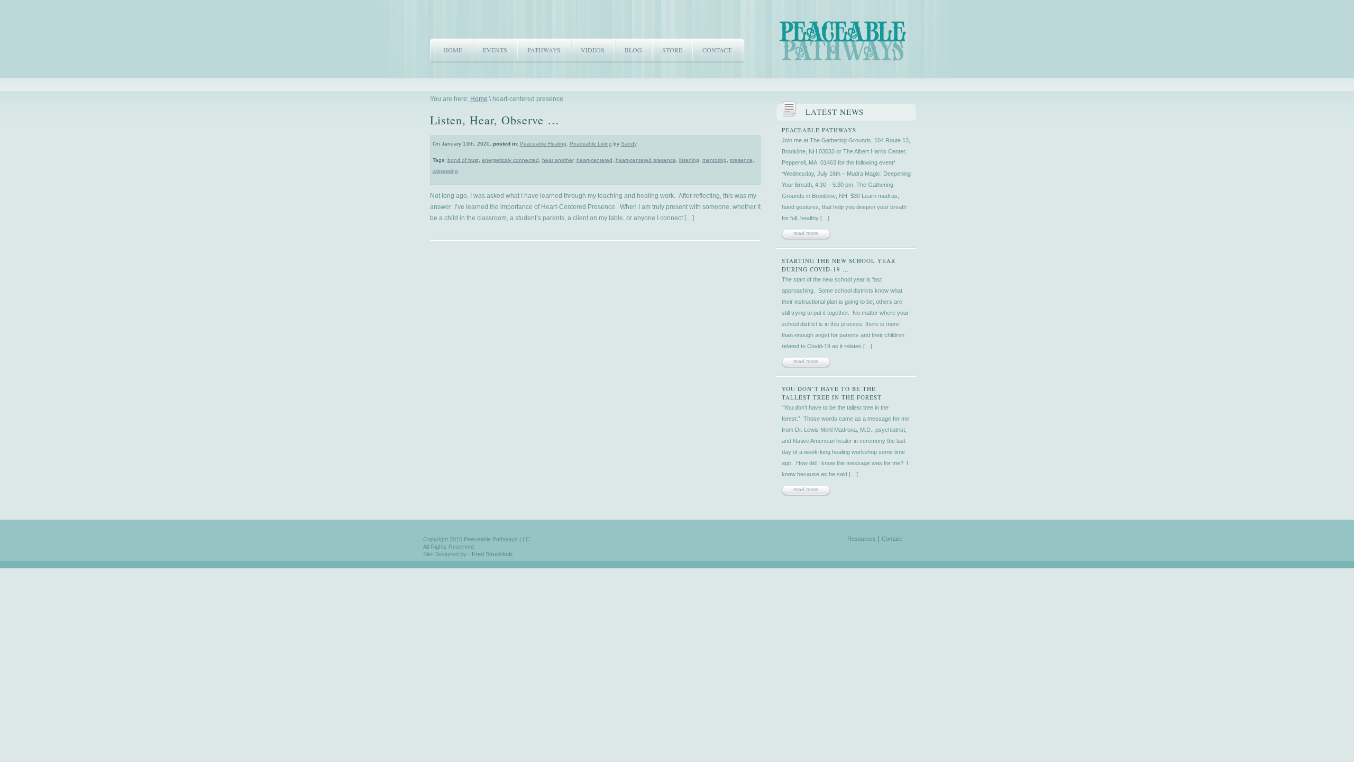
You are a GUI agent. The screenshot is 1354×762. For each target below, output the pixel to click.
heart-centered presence (646, 160)
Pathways (544, 50)
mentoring (714, 160)
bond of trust (463, 160)
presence (741, 160)
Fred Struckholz (492, 554)
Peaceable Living (591, 144)
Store (672, 50)
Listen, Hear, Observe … (495, 120)
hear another (557, 160)
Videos (593, 50)
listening (689, 160)
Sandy (629, 144)
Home (452, 50)
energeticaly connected (510, 160)
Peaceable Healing (543, 144)
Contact (716, 50)
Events (495, 50)
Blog (633, 50)
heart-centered (594, 160)
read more (805, 233)
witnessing (445, 171)
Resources (861, 539)
